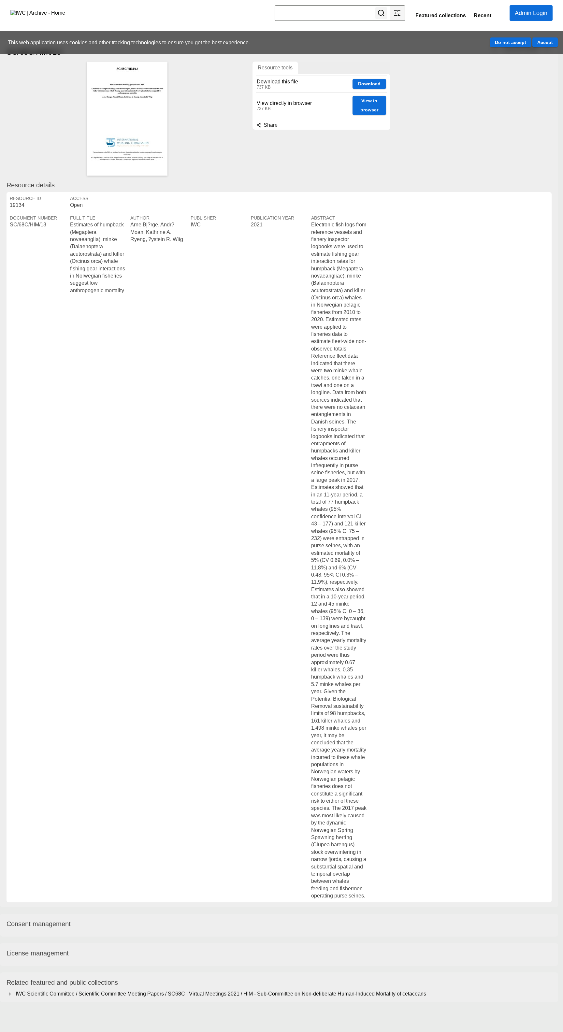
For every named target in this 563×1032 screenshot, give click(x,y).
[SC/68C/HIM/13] (127, 119)
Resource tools (275, 67)
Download (369, 83)
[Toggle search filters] (397, 13)
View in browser (369, 105)
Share (270, 125)
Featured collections (440, 15)
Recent (482, 15)
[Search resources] (381, 13)
